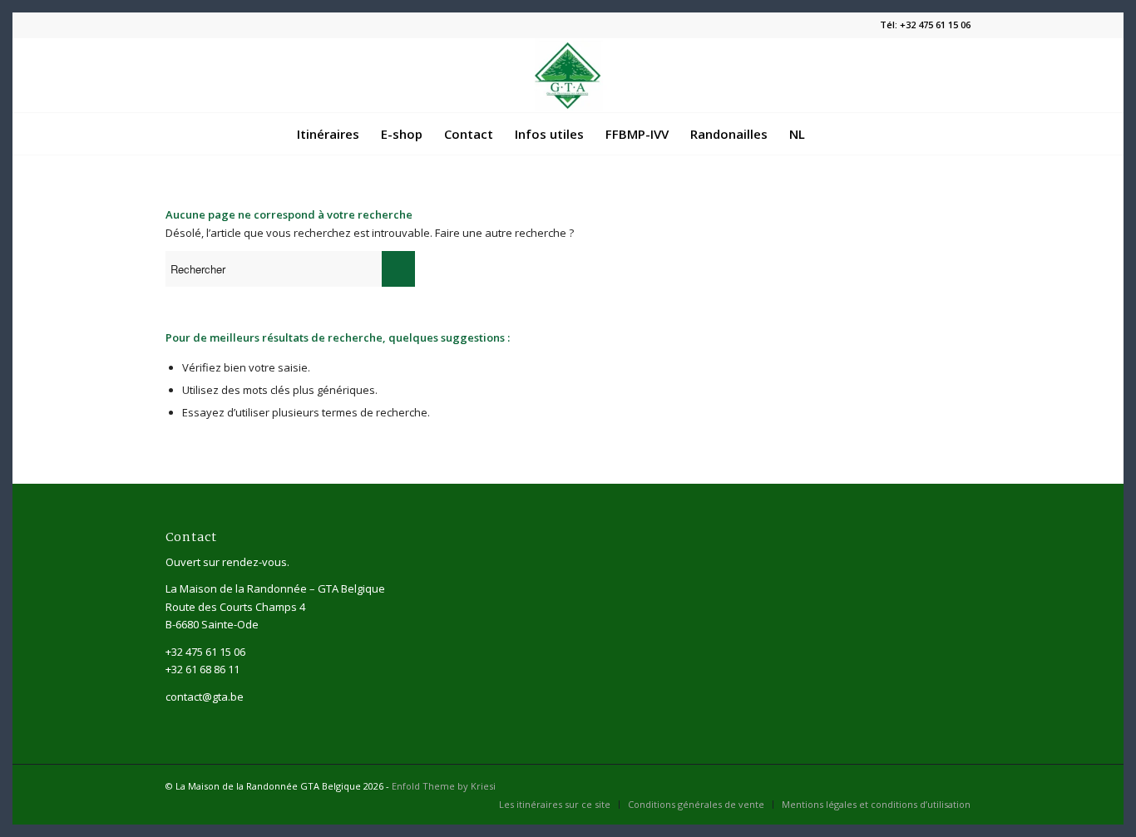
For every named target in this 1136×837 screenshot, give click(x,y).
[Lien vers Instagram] (958, 785)
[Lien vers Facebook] (933, 785)
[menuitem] (328, 134)
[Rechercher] (826, 134)
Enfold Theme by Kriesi (444, 786)
